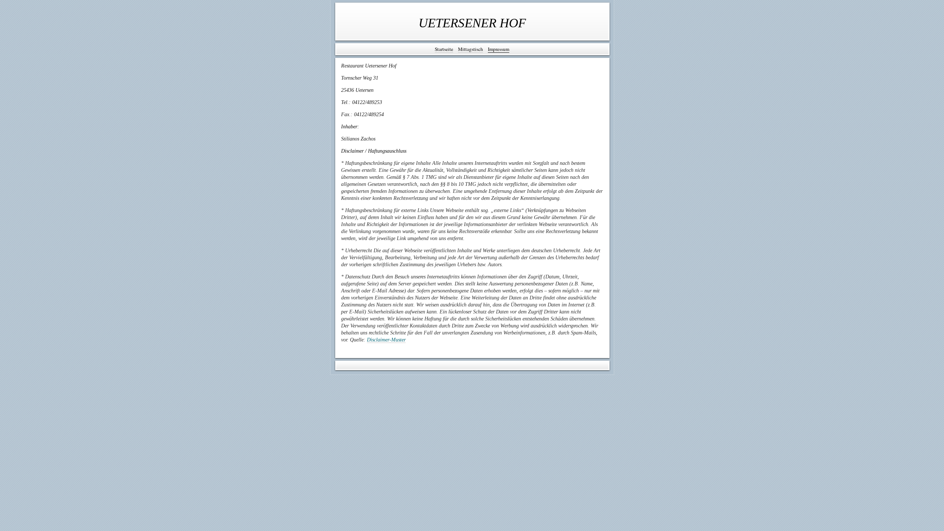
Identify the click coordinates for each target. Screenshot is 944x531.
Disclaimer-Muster (386, 340)
